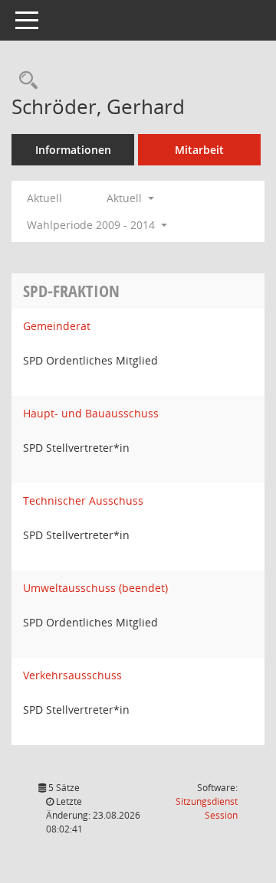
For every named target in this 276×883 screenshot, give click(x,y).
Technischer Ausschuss (83, 500)
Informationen (73, 149)
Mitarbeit (199, 149)
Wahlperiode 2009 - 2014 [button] (92, 224)
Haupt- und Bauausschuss (91, 413)
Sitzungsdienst (207, 808)
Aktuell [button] (126, 198)
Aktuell (44, 198)
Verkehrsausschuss (72, 675)
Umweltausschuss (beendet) (95, 587)
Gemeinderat (56, 326)
